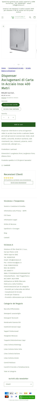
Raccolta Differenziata (11, 309)
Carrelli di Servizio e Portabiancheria (16, 367)
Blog (5, 233)
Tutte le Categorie (10, 371)
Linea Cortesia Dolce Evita (13, 349)
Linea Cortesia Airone (11, 358)
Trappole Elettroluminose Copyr (15, 340)
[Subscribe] (31, 384)
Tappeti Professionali (11, 331)
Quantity (4, 113)
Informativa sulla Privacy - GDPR (15, 211)
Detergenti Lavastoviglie (12, 313)
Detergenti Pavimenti (11, 318)
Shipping (3, 97)
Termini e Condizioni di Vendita (14, 206)
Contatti (6, 237)
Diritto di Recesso (10, 224)
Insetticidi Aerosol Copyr (12, 327)
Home (3, 68)
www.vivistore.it (15, 400)
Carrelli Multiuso (9, 362)
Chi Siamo (7, 215)
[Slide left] (14, 65)
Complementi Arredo (15, 68)
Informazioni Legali (10, 220)
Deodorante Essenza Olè (12, 322)
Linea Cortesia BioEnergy (12, 345)
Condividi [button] (7, 165)
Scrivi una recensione (18, 183)
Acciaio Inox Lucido (11, 104)
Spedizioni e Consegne (11, 229)
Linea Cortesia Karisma (12, 353)
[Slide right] (23, 65)
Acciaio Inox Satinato (11, 109)
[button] (2, 17)
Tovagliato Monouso (11, 336)
